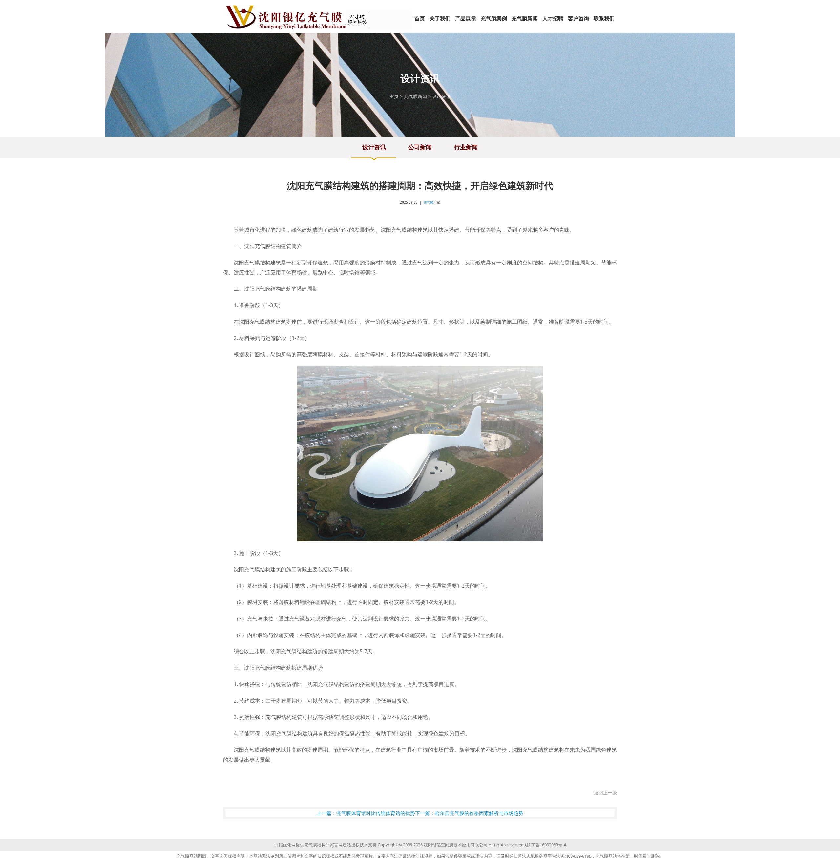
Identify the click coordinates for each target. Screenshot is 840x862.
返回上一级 (605, 792)
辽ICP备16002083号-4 (545, 845)
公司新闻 (420, 147)
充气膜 (428, 202)
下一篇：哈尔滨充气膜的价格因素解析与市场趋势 (469, 813)
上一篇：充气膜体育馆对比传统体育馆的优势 (366, 813)
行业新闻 (466, 147)
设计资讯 (441, 96)
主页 (394, 96)
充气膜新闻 (415, 96)
